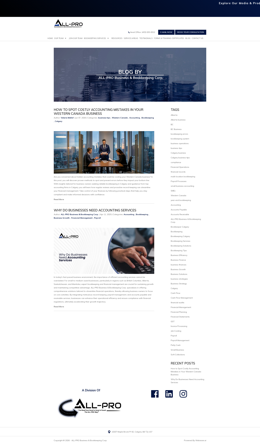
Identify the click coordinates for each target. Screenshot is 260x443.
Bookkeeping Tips (179, 250)
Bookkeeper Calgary (180, 227)
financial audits (177, 302)
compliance (176, 162)
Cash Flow (175, 293)
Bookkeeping (148, 118)
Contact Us (197, 38)
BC (172, 124)
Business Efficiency (179, 255)
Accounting (134, 118)
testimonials (146, 38)
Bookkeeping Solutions (181, 246)
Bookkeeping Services (95, 38)
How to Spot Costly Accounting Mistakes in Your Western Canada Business (98, 112)
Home (50, 38)
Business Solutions (179, 274)
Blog (188, 38)
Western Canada (120, 118)
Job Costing (176, 331)
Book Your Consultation (190, 32)
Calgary (58, 121)
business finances (178, 264)
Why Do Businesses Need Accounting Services (95, 210)
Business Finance (178, 260)
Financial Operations (180, 167)
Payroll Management (180, 340)
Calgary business (178, 153)
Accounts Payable (179, 209)
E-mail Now (166, 32)
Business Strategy (179, 283)
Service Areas (131, 38)
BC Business (176, 129)
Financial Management (81, 218)
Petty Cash (176, 345)
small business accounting (182, 186)
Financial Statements (180, 317)
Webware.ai (200, 440)
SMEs (173, 191)
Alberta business (178, 120)
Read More (59, 199)
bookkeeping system (180, 138)
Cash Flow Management (182, 298)
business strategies (179, 279)
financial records (178, 172)
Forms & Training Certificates (169, 38)
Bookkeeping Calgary (180, 236)
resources (117, 38)
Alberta (174, 115)
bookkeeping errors (179, 134)
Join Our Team (75, 38)
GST (173, 321)
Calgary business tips (180, 157)
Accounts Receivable (180, 214)
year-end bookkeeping (181, 200)
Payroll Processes (178, 181)
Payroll (97, 218)
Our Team (59, 38)
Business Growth (62, 218)
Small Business (177, 350)
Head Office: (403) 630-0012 (142, 32)
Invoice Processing (179, 326)
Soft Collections (178, 354)
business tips (104, 118)
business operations (180, 143)
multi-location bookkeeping (183, 176)
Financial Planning (179, 312)
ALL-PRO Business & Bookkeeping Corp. (89, 440)
